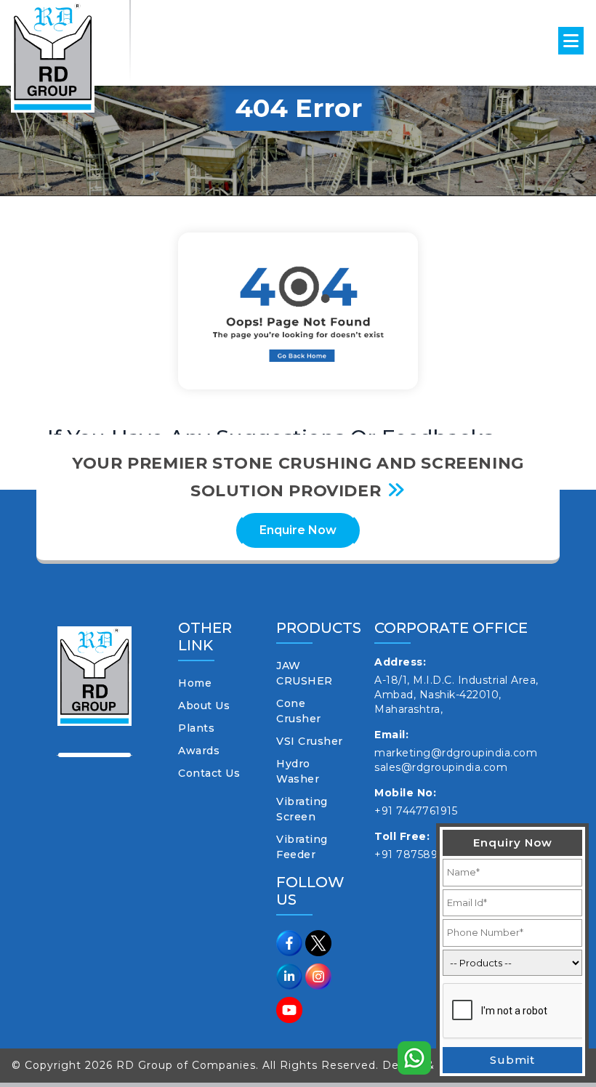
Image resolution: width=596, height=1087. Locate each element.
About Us (204, 705)
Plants (196, 728)
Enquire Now (298, 530)
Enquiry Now (512, 842)
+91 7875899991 (418, 854)
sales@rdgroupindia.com (440, 767)
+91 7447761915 (415, 810)
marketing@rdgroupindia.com (455, 752)
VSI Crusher (309, 741)
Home (195, 683)
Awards (199, 750)
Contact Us (209, 773)
